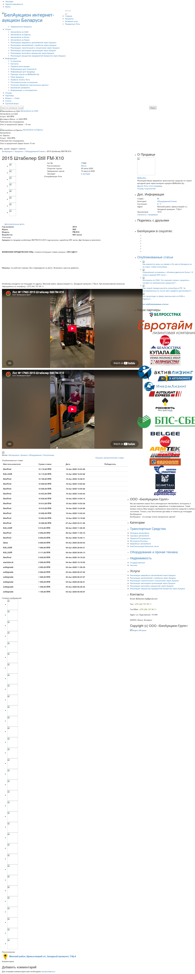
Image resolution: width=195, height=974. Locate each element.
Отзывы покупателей (146, 188)
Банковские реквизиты (20, 87)
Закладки (9, 1)
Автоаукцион (13, 455)
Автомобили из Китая (20, 37)
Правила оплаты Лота (20, 79)
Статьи (8, 100)
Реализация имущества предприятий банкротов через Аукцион (38, 55)
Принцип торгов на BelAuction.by (25, 74)
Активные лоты (71, 21)
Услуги (8, 29)
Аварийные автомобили (140, 543)
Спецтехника (48, 455)
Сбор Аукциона (17, 77)
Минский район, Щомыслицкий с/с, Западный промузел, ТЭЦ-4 (42, 956)
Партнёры (9, 95)
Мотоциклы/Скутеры (139, 541)
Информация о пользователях (24, 90)
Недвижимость (141, 558)
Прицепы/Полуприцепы (140, 538)
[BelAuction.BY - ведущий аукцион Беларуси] (32, 16)
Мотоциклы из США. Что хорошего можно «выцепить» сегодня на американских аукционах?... (166, 281)
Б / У (159, 204)
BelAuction (141, 178)
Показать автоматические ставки (109, 457)
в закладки (85, 173)
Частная (133, 565)
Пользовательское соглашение (24, 82)
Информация (11, 58)
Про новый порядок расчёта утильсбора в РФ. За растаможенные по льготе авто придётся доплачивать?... (168, 289)
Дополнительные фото (14, 224)
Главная (68, 16)
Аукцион (24, 455)
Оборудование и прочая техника (154, 551)
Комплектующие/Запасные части (144, 546)
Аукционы (69, 18)
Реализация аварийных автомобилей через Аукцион (33, 42)
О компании (16, 61)
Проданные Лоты (72, 24)
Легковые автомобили (139, 533)
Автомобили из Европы (21, 34)
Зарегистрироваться (14, 4)
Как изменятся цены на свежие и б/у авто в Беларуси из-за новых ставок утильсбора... (167, 265)
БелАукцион (7, 151)
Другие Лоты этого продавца (149, 185)
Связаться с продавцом (147, 214)
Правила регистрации (20, 66)
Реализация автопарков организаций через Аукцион (33, 50)
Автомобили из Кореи (20, 39)
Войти (7, 6)
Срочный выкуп (12, 103)
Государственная (137, 562)
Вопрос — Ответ (12, 98)
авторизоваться (48, 971)
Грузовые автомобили (139, 535)
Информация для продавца (23, 71)
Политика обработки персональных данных (30, 84)
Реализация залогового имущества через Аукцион (32, 53)
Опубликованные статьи (155, 257)
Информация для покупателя (23, 69)
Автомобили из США (19, 31)
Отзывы (8, 92)
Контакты (15, 63)
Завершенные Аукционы (21, 26)
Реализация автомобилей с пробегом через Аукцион (34, 45)
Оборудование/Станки (35, 151)
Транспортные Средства (148, 528)
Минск (83, 165)
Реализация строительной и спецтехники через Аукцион (35, 47)
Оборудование (35, 455)
